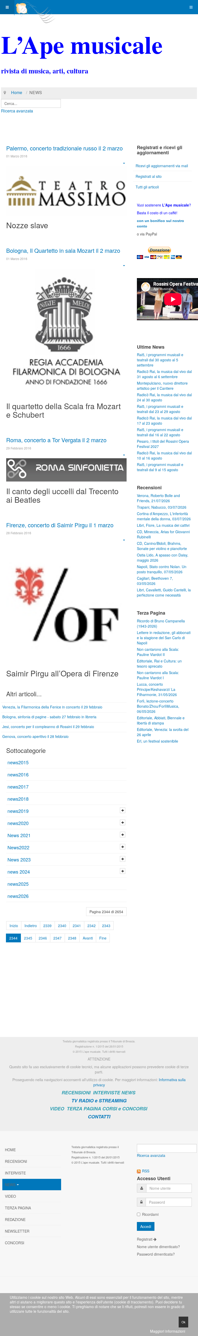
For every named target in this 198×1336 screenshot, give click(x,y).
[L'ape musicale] (35, 7)
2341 (77, 925)
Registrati (145, 1239)
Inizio (14, 925)
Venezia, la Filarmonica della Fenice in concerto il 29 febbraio (52, 706)
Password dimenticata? (156, 1254)
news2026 (18, 895)
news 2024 (18, 871)
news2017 (18, 786)
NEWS (128, 1092)
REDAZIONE (15, 1219)
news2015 (18, 762)
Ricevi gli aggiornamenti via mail (162, 165)
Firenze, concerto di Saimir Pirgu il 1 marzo (59, 525)
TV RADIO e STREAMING (99, 1100)
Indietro (30, 925)
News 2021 (19, 835)
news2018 (18, 798)
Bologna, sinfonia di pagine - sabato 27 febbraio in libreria (49, 716)
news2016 (18, 774)
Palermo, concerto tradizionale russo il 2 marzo (64, 148)
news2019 (18, 810)
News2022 (18, 847)
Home (16, 92)
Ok (183, 1322)
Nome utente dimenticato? (158, 1246)
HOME (10, 1149)
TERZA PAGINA (84, 1108)
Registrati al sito (149, 176)
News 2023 (19, 859)
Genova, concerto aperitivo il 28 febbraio (35, 736)
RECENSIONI (76, 1092)
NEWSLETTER (17, 1231)
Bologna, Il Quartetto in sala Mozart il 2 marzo (63, 250)
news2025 (18, 883)
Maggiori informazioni (167, 1331)
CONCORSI (14, 1242)
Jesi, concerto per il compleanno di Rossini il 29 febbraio (48, 726)
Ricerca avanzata (17, 111)
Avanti (88, 938)
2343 (106, 925)
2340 (62, 925)
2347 (57, 938)
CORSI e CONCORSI (124, 1108)
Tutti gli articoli (147, 186)
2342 (91, 925)
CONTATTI (99, 1116)
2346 (43, 938)
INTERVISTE (106, 1092)
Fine (102, 938)
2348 (72, 938)
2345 (28, 938)
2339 (47, 925)
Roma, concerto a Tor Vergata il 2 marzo (56, 440)
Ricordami (150, 1214)
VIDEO (57, 1108)
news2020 (18, 823)
